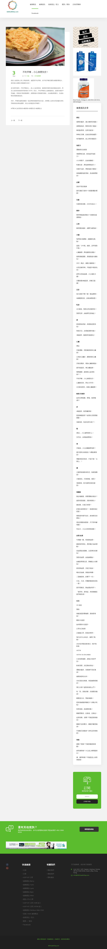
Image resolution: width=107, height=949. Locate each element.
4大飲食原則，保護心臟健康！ (86, 387)
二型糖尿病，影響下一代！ (85, 577)
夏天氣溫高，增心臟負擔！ (85, 368)
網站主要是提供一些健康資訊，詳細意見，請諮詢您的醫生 (53, 939)
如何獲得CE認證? (82, 624)
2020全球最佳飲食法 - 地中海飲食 (86, 645)
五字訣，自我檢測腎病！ (84, 437)
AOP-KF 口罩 (28, 877)
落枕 (77, 609)
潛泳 (77, 346)
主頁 (24, 870)
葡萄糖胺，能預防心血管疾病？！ (85, 373)
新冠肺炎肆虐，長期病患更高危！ (86, 325)
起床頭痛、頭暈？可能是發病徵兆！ (86, 719)
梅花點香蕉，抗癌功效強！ (85, 130)
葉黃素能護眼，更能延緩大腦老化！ (86, 258)
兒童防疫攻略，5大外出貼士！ (86, 204)
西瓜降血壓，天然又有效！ (85, 568)
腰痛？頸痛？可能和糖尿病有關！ (86, 745)
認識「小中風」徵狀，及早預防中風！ (86, 247)
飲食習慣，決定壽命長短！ (85, 665)
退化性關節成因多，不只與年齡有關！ (86, 523)
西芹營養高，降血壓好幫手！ (86, 588)
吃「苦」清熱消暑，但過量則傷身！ (86, 693)
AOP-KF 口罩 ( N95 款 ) (32, 903)
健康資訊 (42, 4)
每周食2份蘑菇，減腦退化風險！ (85, 240)
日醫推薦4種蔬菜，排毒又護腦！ (85, 282)
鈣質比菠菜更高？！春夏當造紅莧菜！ (86, 510)
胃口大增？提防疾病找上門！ (86, 687)
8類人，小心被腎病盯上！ (85, 433)
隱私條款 (51, 877)
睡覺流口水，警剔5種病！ (85, 698)
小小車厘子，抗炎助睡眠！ (85, 160)
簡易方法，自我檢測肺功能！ (86, 331)
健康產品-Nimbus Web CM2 (33, 910)
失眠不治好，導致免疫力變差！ (86, 169)
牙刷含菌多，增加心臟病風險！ (86, 363)
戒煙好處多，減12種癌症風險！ (87, 122)
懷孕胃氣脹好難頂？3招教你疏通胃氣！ (86, 216)
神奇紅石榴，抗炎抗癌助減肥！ (86, 134)
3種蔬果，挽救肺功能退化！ (85, 335)
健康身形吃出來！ (82, 676)
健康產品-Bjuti (28, 892)
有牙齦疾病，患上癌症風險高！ (86, 139)
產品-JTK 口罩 (28, 899)
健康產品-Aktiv (28, 896)
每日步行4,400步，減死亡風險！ (85, 638)
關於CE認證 (80, 620)
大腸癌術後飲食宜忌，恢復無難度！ (86, 473)
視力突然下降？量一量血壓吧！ (86, 294)
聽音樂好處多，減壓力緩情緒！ (86, 228)
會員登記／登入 (53, 4)
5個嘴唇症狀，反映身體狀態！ (86, 298)
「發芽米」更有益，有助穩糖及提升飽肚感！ (86, 593)
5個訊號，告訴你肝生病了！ (85, 422)
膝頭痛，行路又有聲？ (83, 505)
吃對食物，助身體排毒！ (84, 709)
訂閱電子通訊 (87, 801)
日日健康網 (38, 76)
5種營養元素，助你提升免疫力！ (85, 155)
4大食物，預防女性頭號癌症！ (86, 309)
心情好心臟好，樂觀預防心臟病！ (86, 358)
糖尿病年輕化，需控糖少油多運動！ (86, 545)
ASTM (78, 650)
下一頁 (20, 120)
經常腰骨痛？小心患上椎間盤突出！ (86, 752)
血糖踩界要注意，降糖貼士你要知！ (86, 563)
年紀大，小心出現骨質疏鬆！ (86, 529)
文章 (24, 874)
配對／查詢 (66, 4)
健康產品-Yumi (28, 885)
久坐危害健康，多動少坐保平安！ (86, 660)
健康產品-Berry (28, 881)
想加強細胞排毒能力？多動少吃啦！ (86, 703)
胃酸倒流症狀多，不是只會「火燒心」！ (86, 460)
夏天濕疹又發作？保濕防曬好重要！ (86, 192)
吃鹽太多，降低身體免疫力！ (86, 165)
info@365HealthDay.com (81, 875)
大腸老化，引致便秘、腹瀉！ (86, 479)
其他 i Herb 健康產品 (30, 914)
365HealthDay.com (53, 945)
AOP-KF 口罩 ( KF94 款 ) (32, 906)
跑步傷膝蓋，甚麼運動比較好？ (86, 496)
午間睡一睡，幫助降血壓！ (85, 540)
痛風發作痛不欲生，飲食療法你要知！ (86, 517)
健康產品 (33, 4)
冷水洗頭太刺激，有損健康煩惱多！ (86, 682)
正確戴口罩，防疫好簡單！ (85, 633)
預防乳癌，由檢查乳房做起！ (86, 313)
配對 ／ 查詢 (27, 921)
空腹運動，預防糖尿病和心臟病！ (86, 351)
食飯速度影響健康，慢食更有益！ (86, 615)
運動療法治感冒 (81, 150)
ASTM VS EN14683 (83, 655)
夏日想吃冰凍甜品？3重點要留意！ (86, 453)
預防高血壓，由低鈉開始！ (85, 557)
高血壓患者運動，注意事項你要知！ (86, 552)
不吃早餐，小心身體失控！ (36, 72)
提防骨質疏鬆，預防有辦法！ (86, 500)
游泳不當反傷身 (81, 186)
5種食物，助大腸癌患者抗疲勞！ (85, 484)
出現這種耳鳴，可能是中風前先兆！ (86, 269)
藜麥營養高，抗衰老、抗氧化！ (86, 713)
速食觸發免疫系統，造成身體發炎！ (86, 174)
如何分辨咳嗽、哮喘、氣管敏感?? (86, 399)
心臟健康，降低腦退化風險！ (86, 252)
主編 (28, 76)
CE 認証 (79, 605)
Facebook (35, 13)
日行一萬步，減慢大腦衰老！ (86, 263)
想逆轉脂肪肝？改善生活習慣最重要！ (86, 416)
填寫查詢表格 (89, 829)
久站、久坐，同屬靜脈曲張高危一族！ (86, 582)
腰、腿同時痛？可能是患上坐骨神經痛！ (86, 758)
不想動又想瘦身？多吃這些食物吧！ (86, 732)
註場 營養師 (77, 4)
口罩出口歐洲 (80, 629)
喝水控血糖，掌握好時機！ (85, 572)
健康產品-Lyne (28, 888)
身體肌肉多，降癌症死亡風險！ (86, 126)
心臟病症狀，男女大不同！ (85, 383)
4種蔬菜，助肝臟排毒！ (84, 411)
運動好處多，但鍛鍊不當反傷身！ (86, 671)
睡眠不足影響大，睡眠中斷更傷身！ (86, 725)
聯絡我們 (51, 874)
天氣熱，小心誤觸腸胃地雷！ (86, 448)
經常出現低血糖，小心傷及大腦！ (86, 275)
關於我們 (51, 870)
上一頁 (13, 120)
